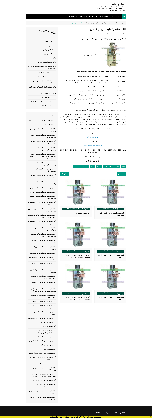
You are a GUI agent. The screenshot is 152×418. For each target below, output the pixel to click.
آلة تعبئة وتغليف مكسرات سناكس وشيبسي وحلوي (43, 248)
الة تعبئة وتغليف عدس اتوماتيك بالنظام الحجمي (42, 353)
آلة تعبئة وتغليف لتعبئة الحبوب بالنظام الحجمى (42, 341)
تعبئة (98, 166)
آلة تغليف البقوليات (83, 213)
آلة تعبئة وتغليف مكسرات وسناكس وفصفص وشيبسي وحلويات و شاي (43, 164)
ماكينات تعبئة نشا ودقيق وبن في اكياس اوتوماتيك (44, 82)
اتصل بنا (91, 16)
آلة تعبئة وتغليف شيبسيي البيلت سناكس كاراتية (42, 363)
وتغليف (84, 166)
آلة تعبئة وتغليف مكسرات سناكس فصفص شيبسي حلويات (43, 283)
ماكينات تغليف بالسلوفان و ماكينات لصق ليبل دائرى (42, 88)
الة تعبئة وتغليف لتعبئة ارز (48, 345)
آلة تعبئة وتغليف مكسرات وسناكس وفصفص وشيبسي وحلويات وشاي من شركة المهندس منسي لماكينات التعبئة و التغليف (43, 156)
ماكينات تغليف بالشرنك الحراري (46, 93)
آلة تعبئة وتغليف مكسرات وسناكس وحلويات (43, 192)
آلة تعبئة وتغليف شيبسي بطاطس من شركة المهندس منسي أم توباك (43, 385)
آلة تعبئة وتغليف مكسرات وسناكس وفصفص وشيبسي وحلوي (43, 170)
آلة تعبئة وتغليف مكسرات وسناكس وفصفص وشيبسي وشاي (43, 136)
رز (91, 166)
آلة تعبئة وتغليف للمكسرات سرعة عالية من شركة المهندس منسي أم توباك (43, 332)
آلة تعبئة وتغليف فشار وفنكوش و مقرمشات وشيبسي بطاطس (43, 358)
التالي (65, 174)
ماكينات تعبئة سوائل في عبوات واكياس (44, 76)
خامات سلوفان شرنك (49, 45)
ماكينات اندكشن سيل (49, 58)
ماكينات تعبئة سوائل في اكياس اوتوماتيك (44, 72)
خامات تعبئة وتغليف (50, 41)
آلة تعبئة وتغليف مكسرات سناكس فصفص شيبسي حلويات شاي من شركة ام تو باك (43, 290)
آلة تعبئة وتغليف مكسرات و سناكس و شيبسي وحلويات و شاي (42, 229)
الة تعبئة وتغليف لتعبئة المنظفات (46, 337)
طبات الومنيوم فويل (50, 54)
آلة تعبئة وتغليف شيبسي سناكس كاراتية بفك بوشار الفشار (43, 398)
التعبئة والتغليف (118, 4)
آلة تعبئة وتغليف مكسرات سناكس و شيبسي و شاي (42, 258)
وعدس (76, 166)
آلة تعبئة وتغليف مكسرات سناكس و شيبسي (43, 253)
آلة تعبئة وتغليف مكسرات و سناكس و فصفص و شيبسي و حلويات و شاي (42, 216)
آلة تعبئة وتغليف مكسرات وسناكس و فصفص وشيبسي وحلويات (43, 197)
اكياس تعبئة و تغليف (50, 37)
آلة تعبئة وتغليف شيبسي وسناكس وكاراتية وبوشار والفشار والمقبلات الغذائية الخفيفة (43, 375)
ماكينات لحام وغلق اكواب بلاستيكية (45, 105)
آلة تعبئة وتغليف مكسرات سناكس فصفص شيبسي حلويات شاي (43, 277)
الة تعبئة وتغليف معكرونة (48, 322)
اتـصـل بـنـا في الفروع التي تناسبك (77, 16)
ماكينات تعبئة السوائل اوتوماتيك (47, 62)
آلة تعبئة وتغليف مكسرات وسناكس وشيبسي (43, 188)
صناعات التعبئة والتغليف (49, 50)
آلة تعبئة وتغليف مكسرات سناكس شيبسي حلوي (42, 318)
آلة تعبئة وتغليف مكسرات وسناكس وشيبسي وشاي (43, 183)
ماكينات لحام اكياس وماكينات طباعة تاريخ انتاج (42, 101)
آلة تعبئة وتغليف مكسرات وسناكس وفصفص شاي (43, 176)
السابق (120, 174)
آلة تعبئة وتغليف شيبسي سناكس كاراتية (44, 380)
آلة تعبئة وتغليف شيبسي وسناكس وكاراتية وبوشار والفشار (43, 369)
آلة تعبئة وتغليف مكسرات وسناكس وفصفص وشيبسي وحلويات (43, 142)
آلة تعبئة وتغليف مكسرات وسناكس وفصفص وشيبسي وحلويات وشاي (43, 149)
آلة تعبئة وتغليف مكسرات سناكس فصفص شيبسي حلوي (43, 296)
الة (123, 166)
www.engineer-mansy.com (93, 146)
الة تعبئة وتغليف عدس (49, 349)
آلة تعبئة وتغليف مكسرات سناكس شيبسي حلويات (43, 313)
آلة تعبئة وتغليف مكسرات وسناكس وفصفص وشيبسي (43, 130)
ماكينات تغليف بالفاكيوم (49, 97)
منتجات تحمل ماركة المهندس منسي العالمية (108, 16)
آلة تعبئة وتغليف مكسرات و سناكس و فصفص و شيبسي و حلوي (42, 222)
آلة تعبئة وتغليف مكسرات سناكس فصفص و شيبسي (43, 271)
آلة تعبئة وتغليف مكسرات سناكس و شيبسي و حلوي (42, 265)
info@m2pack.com (93, 137)
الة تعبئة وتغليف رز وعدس (111, 166)
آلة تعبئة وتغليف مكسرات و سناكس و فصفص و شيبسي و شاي (42, 203)
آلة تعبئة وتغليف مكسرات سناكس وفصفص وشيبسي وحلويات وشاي (43, 235)
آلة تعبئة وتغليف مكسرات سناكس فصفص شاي (42, 301)
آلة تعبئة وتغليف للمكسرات (48, 326)
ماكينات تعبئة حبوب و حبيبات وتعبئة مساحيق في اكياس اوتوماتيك (107, 33)
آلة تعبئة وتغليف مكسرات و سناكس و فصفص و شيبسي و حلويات (42, 210)
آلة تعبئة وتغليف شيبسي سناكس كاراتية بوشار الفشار (42, 392)
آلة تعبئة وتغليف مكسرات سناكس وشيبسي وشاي (43, 241)
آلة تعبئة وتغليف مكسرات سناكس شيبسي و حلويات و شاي (43, 307)
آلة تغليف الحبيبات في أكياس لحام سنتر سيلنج (42, 120)
